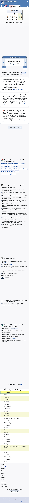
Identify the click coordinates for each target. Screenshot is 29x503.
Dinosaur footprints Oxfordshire (16, 163)
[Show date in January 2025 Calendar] (15, 17)
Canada (14, 338)
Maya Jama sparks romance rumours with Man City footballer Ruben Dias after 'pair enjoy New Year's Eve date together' (14, 197)
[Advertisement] (14, 39)
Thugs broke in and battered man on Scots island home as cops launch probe (14, 218)
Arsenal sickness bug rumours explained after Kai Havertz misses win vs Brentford (14, 222)
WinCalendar (11, 2)
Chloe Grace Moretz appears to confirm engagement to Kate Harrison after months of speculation (13, 226)
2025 (4, 262)
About (22, 499)
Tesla (14, 174)
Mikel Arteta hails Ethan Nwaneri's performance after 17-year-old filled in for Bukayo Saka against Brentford (14, 205)
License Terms (8, 501)
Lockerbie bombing (6, 174)
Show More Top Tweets (15, 127)
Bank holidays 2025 (6, 168)
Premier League (23, 168)
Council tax (15, 166)
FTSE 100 (15, 168)
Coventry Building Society (7, 171)
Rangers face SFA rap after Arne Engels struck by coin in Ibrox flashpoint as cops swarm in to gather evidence (14, 214)
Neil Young (4, 166)
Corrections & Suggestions (19, 501)
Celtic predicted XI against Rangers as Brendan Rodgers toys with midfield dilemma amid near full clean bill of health (14, 210)
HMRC (17, 171)
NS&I (9, 166)
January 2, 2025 (18, 89)
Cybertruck (4, 163)
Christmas (4, 305)
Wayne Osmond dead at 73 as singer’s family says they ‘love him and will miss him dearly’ (14, 201)
